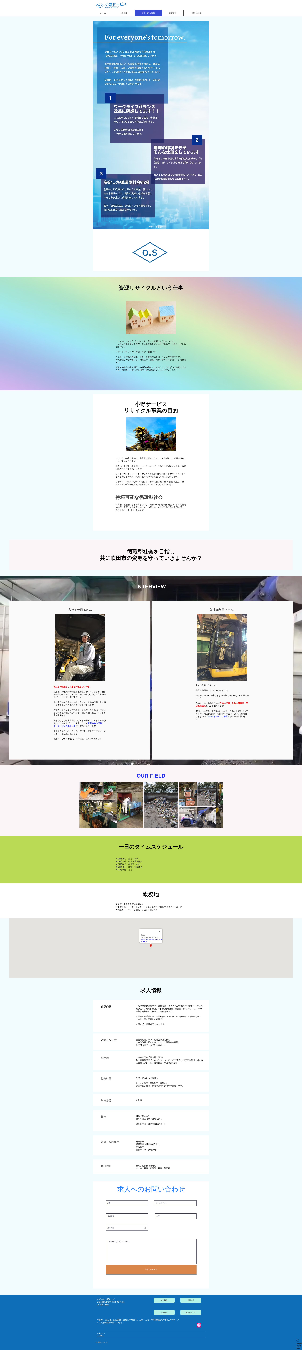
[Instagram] (199, 1325)
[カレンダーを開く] (145, 1228)
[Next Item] (218, 804)
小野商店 (100, 1335)
